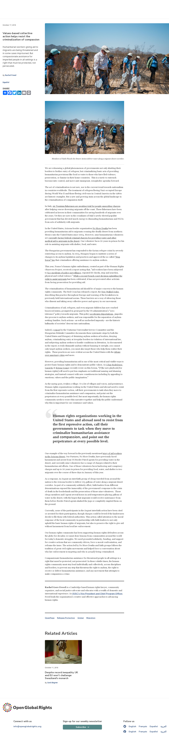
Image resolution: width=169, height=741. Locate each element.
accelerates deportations (101, 314)
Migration (90, 618)
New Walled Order (110, 292)
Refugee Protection (66, 618)
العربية (163, 726)
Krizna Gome (62, 368)
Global (81, 618)
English (132, 726)
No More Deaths (100, 228)
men (72, 206)
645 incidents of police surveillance (64, 273)
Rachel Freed (10, 75)
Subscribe (81, 727)
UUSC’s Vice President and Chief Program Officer (97, 593)
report (57, 330)
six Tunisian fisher (61, 206)
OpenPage (49, 618)
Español (6, 82)
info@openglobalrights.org (27, 726)
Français (143, 726)
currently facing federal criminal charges (68, 238)
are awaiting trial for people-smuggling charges (97, 206)
